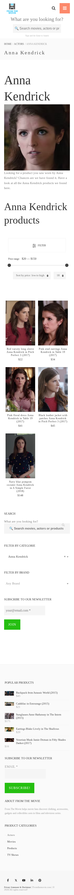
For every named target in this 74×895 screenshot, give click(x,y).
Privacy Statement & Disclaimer (17, 887)
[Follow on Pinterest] (40, 880)
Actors (19, 44)
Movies (11, 841)
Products (12, 848)
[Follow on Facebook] (8, 880)
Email (11, 766)
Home (8, 44)
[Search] (54, 8)
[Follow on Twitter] (16, 880)
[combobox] (37, 556)
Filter (42, 245)
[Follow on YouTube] (24, 880)
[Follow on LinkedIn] (32, 880)
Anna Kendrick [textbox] (36, 556)
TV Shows (12, 854)
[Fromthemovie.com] (12, 8)
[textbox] (37, 583)
